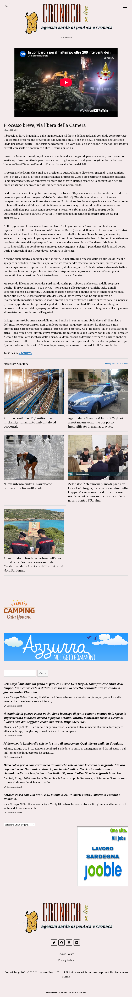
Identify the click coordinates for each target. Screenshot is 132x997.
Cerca (42, 673)
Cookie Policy (66, 954)
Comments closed (14, 705)
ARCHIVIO (25, 353)
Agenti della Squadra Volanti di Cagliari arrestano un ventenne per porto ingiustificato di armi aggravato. (95, 422)
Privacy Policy (66, 960)
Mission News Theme (56, 992)
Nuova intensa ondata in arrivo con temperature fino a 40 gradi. (28, 486)
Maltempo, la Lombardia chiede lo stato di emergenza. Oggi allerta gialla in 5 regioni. (63, 743)
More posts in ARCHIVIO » (116, 363)
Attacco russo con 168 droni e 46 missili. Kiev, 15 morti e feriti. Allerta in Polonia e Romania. (62, 797)
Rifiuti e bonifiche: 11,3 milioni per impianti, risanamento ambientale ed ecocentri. (30, 422)
